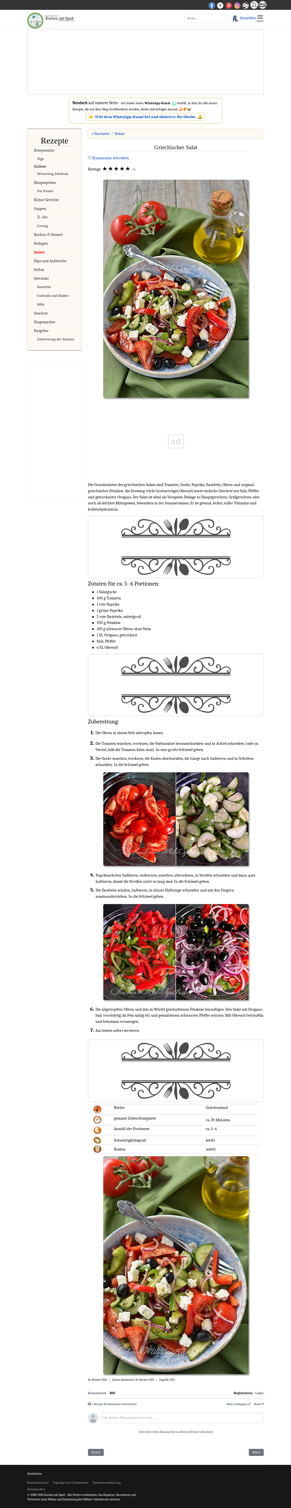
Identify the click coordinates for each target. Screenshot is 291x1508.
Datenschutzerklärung (107, 1483)
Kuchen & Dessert (48, 234)
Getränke (41, 278)
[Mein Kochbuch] (262, 7)
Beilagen (41, 243)
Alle (45, 217)
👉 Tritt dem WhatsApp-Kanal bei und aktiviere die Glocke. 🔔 (145, 116)
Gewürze (41, 313)
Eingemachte (44, 322)
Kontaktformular (38, 1483)
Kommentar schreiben (110, 158)
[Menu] (260, 18)
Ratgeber (41, 330)
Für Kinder (45, 191)
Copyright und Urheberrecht (70, 1483)
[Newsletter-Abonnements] (245, 8)
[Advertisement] (145, 62)
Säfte (41, 304)
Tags (40, 159)
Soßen (39, 269)
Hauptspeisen (45, 182)
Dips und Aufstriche (50, 261)
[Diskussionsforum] (254, 7)
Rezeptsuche (44, 150)
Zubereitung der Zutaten (55, 339)
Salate (39, 252)
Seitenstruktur (36, 1489)
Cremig (42, 226)
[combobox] (206, 18)
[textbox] (182, 1419)
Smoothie (44, 287)
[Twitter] (220, 5)
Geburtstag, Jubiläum (52, 174)
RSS (112, 1393)
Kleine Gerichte (46, 200)
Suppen (40, 208)
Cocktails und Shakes (53, 296)
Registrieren (243, 1393)
